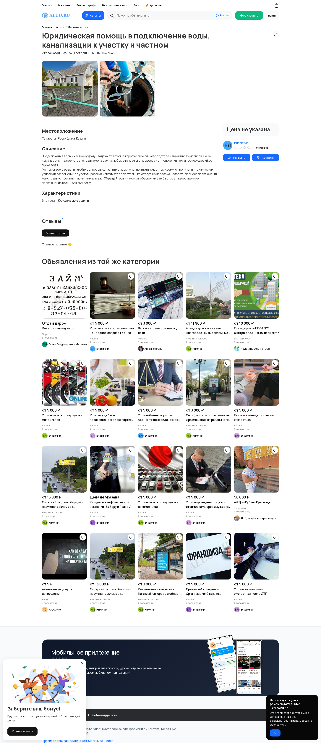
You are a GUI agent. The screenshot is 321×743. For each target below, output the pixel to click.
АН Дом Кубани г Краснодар (258, 518)
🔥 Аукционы (154, 5)
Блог (137, 5)
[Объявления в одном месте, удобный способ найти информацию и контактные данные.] (59, 15)
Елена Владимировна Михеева (67, 344)
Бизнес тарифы (86, 5)
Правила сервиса (54, 741)
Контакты (268, 157)
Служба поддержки (102, 715)
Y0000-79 (54, 609)
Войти (272, 15)
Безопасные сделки (114, 5)
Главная (47, 5)
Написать (239, 157)
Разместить (250, 15)
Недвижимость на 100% (255, 348)
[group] (70, 88)
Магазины (64, 5)
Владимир (241, 143)
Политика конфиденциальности (90, 741)
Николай (197, 348)
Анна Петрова (153, 348)
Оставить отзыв (55, 233)
